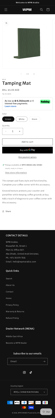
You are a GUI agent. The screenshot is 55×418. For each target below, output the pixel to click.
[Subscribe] (44, 361)
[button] (6, 9)
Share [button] (8, 211)
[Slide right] (34, 74)
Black (36, 120)
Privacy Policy (12, 305)
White (21, 119)
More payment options (27, 157)
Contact (9, 291)
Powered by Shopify (35, 413)
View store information (16, 172)
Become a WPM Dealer (16, 343)
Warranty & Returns (15, 311)
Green (8, 119)
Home (8, 298)
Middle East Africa (14, 336)
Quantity (6, 125)
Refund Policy (12, 318)
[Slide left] (21, 74)
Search (9, 278)
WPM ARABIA (23, 413)
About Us (10, 285)
